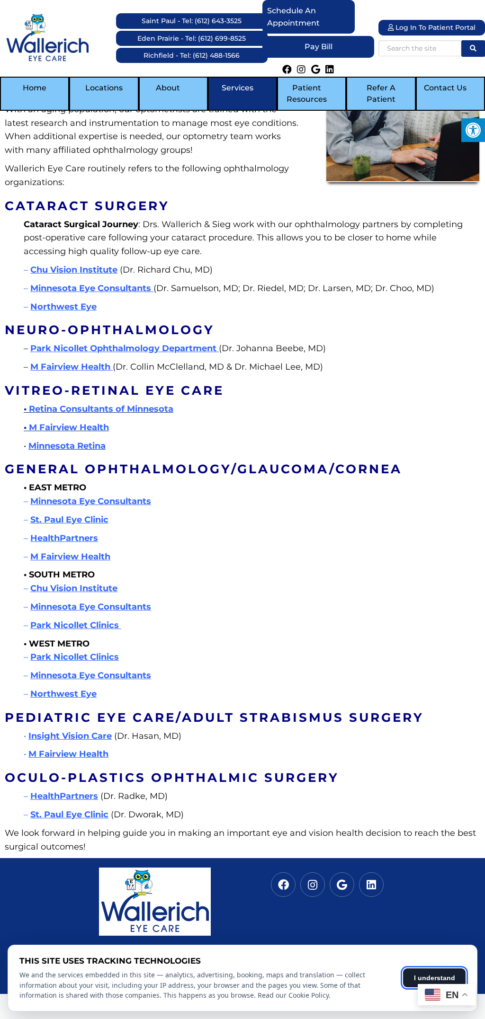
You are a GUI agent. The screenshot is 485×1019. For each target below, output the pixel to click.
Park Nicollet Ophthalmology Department (124, 348)
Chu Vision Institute (73, 270)
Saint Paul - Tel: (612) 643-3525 (192, 21)
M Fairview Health (71, 367)
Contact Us (445, 87)
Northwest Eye (63, 306)
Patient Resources (307, 93)
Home (34, 87)
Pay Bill (318, 46)
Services (237, 87)
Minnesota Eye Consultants (91, 288)
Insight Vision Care (70, 736)
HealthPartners (64, 538)
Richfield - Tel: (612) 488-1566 (192, 55)
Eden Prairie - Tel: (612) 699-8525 (191, 38)
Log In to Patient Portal (435, 27)
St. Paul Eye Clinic (69, 519)
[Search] (473, 48)
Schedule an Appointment (293, 16)
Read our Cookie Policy (293, 995)
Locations (104, 87)
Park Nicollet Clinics (75, 625)
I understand (434, 978)
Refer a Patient (381, 93)
